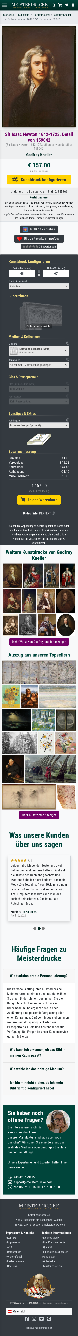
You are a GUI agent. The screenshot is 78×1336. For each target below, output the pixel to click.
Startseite (8, 15)
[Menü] (5, 5)
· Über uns (11, 1266)
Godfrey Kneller (62, 15)
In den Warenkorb (41, 499)
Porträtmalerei (42, 15)
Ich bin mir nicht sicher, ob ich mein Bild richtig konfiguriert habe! (36, 1085)
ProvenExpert (26, 912)
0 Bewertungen (47, 246)
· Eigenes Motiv (50, 1237)
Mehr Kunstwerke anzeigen (39, 815)
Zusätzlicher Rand (18, 281)
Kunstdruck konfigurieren (42, 179)
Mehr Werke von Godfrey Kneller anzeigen (39, 642)
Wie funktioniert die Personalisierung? (39, 976)
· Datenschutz (13, 1252)
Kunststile (23, 15)
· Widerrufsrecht (14, 1256)
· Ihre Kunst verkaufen (54, 1242)
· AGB (9, 1247)
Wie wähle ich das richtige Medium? (37, 1069)
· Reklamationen (15, 1261)
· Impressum (13, 1242)
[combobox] (39, 286)
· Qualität (47, 1247)
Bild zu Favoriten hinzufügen (41, 238)
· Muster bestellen (52, 1266)
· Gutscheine (49, 1261)
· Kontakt (11, 1237)
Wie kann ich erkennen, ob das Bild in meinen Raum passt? (37, 1052)
